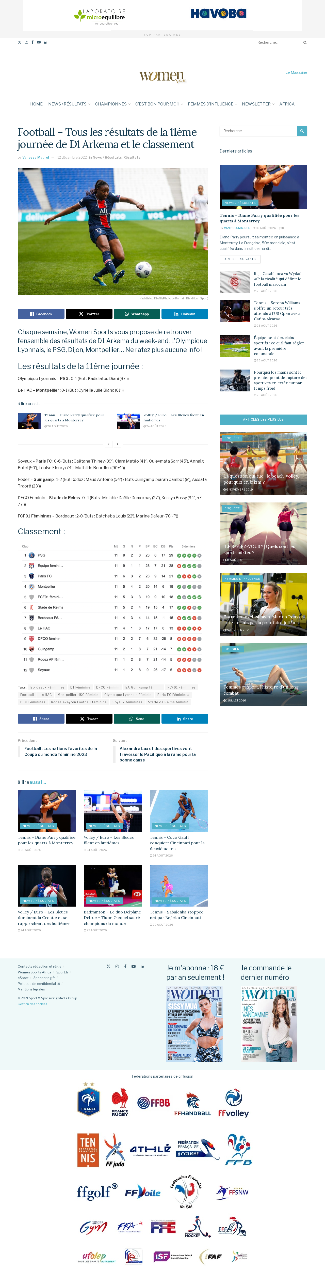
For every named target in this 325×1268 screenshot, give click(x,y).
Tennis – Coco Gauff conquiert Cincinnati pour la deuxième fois (177, 843)
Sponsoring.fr (44, 978)
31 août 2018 (236, 560)
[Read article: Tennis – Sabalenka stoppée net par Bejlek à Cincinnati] (179, 885)
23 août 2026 (96, 930)
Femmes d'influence (242, 578)
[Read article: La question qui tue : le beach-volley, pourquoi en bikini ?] (263, 463)
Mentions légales (31, 989)
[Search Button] (304, 42)
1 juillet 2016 (236, 700)
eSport (23, 978)
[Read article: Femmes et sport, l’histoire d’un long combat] (263, 674)
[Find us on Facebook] (32, 42)
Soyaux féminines (127, 702)
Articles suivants (242, 259)
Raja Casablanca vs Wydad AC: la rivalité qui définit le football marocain (277, 279)
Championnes (111, 104)
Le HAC (46, 695)
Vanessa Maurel (35, 157)
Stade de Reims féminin (168, 702)
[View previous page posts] (108, 444)
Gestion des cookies (32, 1004)
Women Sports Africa (34, 972)
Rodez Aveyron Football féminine (79, 702)
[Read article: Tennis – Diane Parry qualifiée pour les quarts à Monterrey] (29, 421)
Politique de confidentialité (39, 984)
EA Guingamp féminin (143, 687)
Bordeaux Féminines (47, 687)
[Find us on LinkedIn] (45, 42)
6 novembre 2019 (239, 489)
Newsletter (256, 104)
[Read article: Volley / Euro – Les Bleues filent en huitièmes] (128, 421)
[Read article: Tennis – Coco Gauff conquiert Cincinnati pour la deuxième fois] (179, 811)
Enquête (232, 438)
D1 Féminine (80, 687)
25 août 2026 (266, 395)
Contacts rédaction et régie (39, 966)
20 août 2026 (162, 924)
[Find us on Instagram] (26, 42)
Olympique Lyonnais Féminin (128, 695)
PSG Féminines (32, 702)
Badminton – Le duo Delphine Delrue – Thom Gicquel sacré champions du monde (112, 917)
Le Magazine (296, 72)
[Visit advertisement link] (162, 15)
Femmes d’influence (210, 104)
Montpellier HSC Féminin (78, 695)
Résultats (131, 157)
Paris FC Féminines (173, 695)
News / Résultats (67, 104)
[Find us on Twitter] (19, 42)
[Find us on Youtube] (39, 42)
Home (36, 104)
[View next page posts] (117, 444)
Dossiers (233, 649)
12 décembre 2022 (72, 157)
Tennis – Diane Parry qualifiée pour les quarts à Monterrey (74, 417)
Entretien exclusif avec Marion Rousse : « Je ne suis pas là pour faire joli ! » (263, 620)
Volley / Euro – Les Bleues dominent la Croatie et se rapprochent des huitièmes (44, 917)
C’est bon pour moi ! (157, 104)
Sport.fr (62, 972)
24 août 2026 (156, 426)
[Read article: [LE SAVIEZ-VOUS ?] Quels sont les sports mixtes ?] (263, 533)
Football (27, 695)
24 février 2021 (238, 630)
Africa (287, 104)
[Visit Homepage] (162, 72)
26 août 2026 (57, 426)
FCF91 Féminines (182, 687)
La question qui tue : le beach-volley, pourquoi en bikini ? (261, 479)
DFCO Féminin (108, 687)
